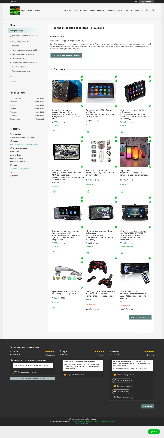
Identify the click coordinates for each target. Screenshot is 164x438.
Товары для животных (21, 71)
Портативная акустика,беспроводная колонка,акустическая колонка (134, 172)
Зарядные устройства (20, 42)
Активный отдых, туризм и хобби (25, 50)
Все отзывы (147, 406)
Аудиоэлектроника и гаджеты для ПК (25, 36)
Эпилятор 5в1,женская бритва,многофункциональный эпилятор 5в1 (100, 172)
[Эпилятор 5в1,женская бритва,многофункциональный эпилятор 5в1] (101, 152)
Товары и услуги (79, 11)
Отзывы (13, 82)
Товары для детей (19, 58)
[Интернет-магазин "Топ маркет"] (15, 10)
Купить (54, 131)
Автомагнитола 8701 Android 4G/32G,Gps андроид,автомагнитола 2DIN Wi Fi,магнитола (100, 113)
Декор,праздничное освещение (24, 63)
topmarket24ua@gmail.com (20, 168)
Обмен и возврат (115, 11)
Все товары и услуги (139, 317)
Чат (155, 432)
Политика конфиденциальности (104, 421)
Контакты (129, 11)
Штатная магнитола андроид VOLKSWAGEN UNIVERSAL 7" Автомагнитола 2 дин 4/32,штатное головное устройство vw (133, 235)
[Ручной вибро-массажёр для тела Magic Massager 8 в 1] (67, 273)
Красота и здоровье (20, 67)
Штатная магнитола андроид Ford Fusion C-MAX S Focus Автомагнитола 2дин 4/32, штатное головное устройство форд (131, 363)
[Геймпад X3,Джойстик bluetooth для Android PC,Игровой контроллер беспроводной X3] (101, 273)
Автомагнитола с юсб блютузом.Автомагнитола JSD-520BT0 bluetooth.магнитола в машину (134, 294)
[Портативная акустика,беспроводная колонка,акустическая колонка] (135, 152)
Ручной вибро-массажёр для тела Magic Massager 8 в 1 (65, 292)
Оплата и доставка (98, 11)
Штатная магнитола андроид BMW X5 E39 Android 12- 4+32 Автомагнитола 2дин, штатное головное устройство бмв (82, 366)
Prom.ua (93, 419)
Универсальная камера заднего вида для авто (80, 361)
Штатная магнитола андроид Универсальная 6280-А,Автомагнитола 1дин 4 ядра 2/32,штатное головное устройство (66, 235)
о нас (12, 77)
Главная (67, 11)
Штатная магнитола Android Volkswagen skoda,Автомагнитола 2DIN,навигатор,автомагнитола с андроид (100, 235)
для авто (15, 46)
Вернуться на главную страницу (67, 55)
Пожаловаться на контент (82, 421)
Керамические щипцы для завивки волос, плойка (31, 365)
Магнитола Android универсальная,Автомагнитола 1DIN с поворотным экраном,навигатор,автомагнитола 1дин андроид (67, 174)
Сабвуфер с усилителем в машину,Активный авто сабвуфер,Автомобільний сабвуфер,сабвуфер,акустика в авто (66, 114)
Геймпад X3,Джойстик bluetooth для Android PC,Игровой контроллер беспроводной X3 (100, 293)
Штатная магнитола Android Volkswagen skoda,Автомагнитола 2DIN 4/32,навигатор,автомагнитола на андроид (134, 114)
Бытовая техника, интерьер (23, 54)
